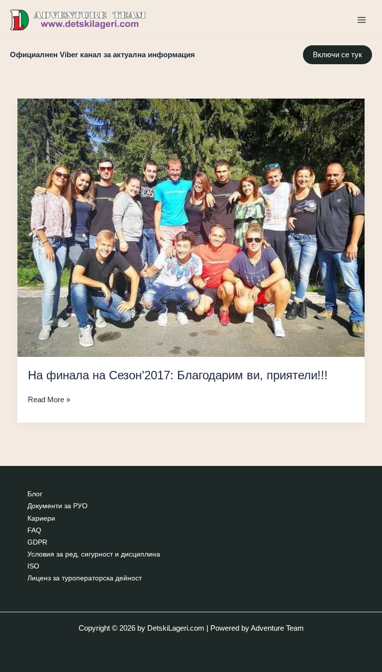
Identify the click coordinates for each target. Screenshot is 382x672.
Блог (34, 494)
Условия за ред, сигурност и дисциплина (93, 554)
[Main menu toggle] (361, 19)
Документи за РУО (57, 506)
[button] (337, 55)
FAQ (34, 530)
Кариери (41, 518)
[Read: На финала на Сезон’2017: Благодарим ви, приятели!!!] (191, 227)
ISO (33, 566)
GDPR (37, 542)
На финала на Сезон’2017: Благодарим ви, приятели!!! (178, 375)
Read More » (49, 400)
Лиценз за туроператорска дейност (84, 578)
